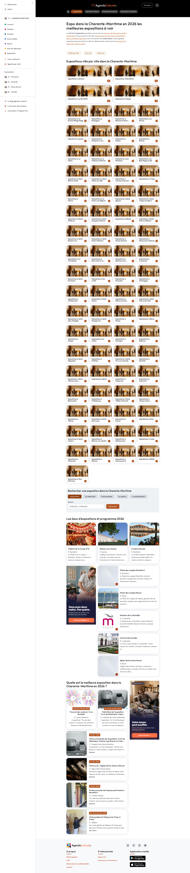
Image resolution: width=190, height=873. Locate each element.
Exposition (11, 53)
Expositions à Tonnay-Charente (122, 180)
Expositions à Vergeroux (120, 380)
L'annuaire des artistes (15, 106)
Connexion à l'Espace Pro (16, 111)
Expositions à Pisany (120, 320)
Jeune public (12, 39)
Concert (10, 24)
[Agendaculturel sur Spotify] (145, 845)
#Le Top (88, 53)
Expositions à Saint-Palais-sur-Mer (99, 180)
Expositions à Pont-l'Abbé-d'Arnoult (122, 400)
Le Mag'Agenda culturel (15, 101)
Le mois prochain (138, 496)
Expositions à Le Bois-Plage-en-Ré (145, 160)
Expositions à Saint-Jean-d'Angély (75, 320)
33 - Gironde (13, 82)
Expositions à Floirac (73, 200)
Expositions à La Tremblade (74, 260)
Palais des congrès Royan (131, 593)
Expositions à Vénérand (73, 460)
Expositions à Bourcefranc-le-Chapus (98, 261)
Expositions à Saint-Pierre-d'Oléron (146, 220)
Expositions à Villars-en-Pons (121, 300)
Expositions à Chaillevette (73, 300)
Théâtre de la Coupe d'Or (79, 549)
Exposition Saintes (92, 11)
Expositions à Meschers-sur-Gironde (120, 261)
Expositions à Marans (97, 460)
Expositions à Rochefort (124, 79)
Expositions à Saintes (76, 79)
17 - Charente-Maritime (18, 18)
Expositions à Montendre (73, 400)
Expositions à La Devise (145, 120)
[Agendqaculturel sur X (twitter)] (128, 845)
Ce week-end (90, 496)
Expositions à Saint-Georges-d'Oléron (99, 220)
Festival (10, 34)
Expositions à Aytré (99, 379)
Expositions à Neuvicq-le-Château (147, 240)
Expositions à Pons (146, 419)
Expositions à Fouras (120, 420)
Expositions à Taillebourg (97, 400)
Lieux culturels (12, 59)
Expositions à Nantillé (144, 360)
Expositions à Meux (146, 319)
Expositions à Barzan (144, 140)
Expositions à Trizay (147, 179)
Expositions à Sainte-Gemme (121, 240)
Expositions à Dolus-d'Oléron (76, 220)
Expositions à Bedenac (144, 340)
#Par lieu (101, 53)
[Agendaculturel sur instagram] (139, 845)
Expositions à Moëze (123, 219)
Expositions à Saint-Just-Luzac (99, 420)
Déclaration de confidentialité (77, 864)
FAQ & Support (71, 857)
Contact (69, 867)
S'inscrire (147, 5)
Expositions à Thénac (73, 420)
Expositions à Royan (123, 99)
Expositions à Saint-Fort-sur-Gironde (123, 360)
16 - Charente (13, 77)
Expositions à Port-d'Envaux (75, 480)
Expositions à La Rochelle (78, 99)
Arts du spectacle (14, 49)
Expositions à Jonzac (76, 139)
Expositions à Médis (147, 459)
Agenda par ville (12, 64)
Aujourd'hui (74, 496)
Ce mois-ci (122, 496)
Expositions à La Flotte (74, 160)
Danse (9, 44)
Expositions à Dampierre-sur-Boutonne (98, 141)
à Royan (107, 765)
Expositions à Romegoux (97, 120)
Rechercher (113, 506)
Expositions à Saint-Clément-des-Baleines (75, 381)
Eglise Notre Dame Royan (131, 660)
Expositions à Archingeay (144, 280)
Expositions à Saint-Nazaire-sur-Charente (75, 241)
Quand (70, 502)
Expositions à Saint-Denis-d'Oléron (99, 240)
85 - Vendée (12, 92)
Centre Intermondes (128, 638)
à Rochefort (106, 791)
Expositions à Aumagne (120, 340)
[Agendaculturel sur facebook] (133, 845)
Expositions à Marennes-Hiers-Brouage (121, 121)
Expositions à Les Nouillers (122, 160)
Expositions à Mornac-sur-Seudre (99, 440)
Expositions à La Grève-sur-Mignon (99, 200)
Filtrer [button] (8, 9)
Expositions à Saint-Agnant (123, 200)
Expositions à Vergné (73, 340)
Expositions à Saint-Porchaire (75, 280)
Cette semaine (106, 496)
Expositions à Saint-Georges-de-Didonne (99, 321)
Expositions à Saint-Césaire (75, 440)
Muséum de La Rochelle (130, 615)
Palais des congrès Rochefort (132, 570)
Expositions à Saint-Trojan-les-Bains (146, 200)
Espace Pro (102, 857)
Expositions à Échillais (97, 360)
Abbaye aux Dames (108, 549)
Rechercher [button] (10, 4)
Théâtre (10, 29)
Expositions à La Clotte (98, 340)
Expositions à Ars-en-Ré (98, 280)
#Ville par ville (74, 53)
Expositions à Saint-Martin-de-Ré (75, 180)
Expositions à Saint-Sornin (99, 300)
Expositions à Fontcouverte (120, 460)
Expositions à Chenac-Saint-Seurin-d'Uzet (144, 401)
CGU (68, 860)
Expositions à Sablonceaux (120, 440)
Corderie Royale (138, 549)
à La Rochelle (81, 713)
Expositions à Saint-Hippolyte (75, 360)
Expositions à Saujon (120, 140)
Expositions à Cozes (146, 439)
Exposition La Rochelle (128, 11)
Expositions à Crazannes (144, 260)
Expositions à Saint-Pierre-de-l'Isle (146, 300)
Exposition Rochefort (109, 11)
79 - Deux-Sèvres (14, 87)
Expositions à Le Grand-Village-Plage (75, 120)
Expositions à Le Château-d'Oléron (99, 160)
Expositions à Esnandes (120, 280)
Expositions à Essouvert (144, 380)
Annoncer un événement (107, 860)
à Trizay (105, 818)
